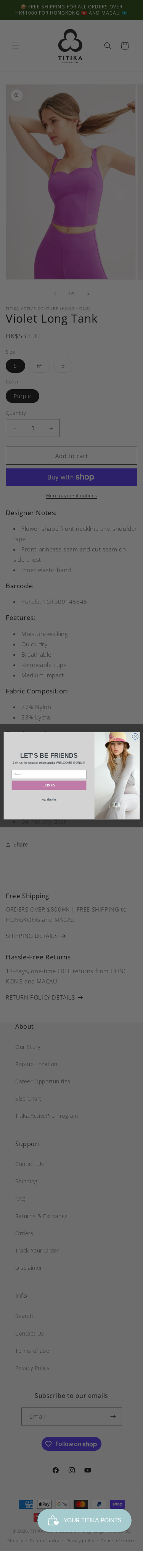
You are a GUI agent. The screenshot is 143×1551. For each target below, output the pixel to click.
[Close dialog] (135, 736)
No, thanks (49, 799)
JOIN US (49, 785)
